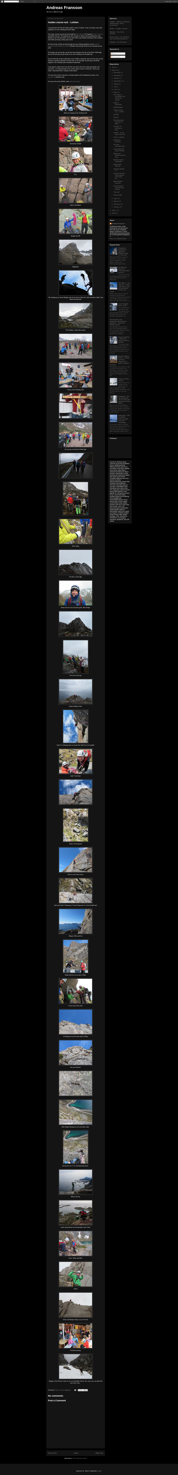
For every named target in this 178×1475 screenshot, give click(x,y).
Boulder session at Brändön (118, 160)
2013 (114, 67)
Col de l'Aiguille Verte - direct (123, 304)
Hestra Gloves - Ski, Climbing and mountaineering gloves (119, 38)
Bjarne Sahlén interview (118, 182)
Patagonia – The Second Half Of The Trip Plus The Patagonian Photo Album (124, 399)
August (116, 84)
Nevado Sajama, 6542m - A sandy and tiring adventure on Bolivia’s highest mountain (119, 360)
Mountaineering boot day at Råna (118, 121)
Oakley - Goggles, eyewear (119, 28)
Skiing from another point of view (119, 155)
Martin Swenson (98, 34)
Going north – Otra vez (117, 165)
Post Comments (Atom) (80, 1458)
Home (76, 1453)
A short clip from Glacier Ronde (118, 150)
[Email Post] (75, 1390)
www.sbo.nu (51, 77)
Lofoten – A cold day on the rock (119, 133)
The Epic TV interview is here (117, 128)
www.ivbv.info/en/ (75, 81)
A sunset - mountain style (118, 145)
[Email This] (79, 1390)
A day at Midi (117, 195)
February (117, 204)
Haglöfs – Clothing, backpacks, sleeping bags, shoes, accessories (120, 23)
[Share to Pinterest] (87, 1390)
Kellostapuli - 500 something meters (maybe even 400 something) (124, 419)
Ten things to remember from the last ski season (119, 97)
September (117, 81)
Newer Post (52, 1453)
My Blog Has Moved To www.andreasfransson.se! (124, 269)
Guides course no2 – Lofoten (118, 111)
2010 (114, 213)
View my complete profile (118, 238)
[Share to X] (83, 1390)
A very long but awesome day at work (118, 187)
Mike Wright (79, 34)
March (116, 201)
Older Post (99, 1453)
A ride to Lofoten (118, 137)
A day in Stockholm (117, 103)
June (115, 89)
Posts (114, 53)
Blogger (99, 1471)
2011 (114, 210)
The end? (116, 192)
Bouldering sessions (117, 140)
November (117, 75)
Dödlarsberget (118, 107)
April (115, 198)
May (115, 92)
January (116, 207)
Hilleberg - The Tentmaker (118, 42)
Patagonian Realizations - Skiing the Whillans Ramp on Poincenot (123, 251)
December (117, 72)
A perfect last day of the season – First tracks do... (119, 176)
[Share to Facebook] (85, 1390)
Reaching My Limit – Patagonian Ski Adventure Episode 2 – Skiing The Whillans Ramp (118, 322)
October (116, 78)
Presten (115, 117)
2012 (114, 70)
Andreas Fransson (64, 7)
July (115, 86)
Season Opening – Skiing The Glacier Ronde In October (123, 339)
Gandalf (116, 114)
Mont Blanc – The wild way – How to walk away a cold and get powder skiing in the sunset (120, 287)
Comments (116, 57)
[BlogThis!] (81, 1390)
